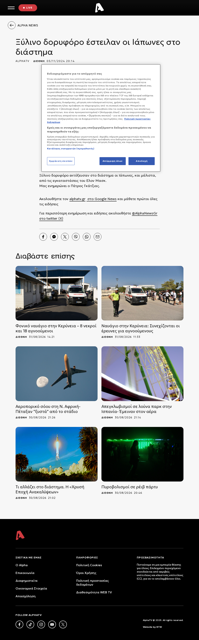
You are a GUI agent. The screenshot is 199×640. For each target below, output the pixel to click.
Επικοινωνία (25, 573)
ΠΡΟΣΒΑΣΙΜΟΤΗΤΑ (150, 557)
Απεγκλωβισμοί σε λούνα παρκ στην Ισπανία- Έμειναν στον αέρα (136, 409)
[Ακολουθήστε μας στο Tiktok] (30, 624)
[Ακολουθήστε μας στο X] (63, 624)
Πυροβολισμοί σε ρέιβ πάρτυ (129, 486)
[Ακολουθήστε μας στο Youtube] (52, 624)
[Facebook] (43, 237)
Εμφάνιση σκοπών (61, 161)
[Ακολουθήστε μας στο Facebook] (19, 624)
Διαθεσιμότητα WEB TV (94, 592)
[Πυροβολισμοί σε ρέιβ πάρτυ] (142, 454)
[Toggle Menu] (11, 7)
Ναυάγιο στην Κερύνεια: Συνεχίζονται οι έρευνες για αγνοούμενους (140, 328)
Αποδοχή (141, 161)
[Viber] (76, 237)
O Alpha (22, 565)
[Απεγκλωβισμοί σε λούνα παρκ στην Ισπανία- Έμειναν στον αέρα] (142, 373)
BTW (159, 626)
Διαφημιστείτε (27, 581)
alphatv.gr (77, 199)
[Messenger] (54, 237)
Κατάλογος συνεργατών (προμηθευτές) (70, 148)
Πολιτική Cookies (89, 565)
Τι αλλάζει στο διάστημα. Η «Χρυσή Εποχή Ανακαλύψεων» (50, 489)
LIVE (29, 7)
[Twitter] (65, 237)
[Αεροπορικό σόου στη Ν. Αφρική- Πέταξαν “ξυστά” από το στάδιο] (57, 373)
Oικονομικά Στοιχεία (31, 588)
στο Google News (101, 199)
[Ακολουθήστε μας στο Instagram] (41, 624)
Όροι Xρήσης (86, 573)
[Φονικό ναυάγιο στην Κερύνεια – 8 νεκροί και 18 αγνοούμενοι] (57, 293)
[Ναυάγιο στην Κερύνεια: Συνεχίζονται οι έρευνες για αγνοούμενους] (142, 293)
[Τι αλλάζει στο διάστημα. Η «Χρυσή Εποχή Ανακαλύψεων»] (57, 454)
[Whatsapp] (87, 237)
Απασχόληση (26, 596)
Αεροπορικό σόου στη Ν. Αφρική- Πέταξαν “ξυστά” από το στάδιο (48, 409)
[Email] (97, 237)
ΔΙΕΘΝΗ (39, 61)
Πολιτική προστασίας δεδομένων (92, 582)
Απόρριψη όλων (113, 161)
